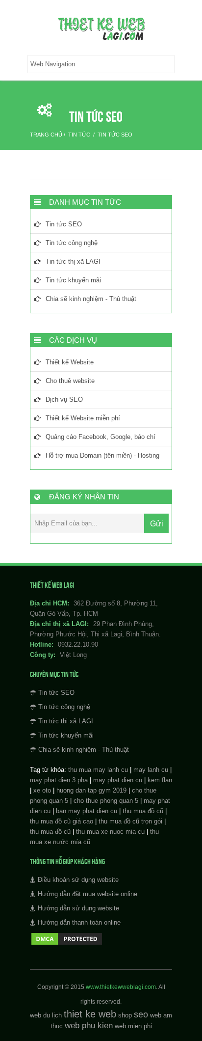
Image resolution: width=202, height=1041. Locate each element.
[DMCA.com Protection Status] (66, 944)
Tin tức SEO (115, 134)
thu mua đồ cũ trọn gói (130, 821)
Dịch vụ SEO (64, 399)
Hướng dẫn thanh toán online (79, 922)
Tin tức (79, 134)
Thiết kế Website (70, 362)
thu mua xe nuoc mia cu (110, 831)
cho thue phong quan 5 (106, 800)
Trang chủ (46, 134)
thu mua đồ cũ (143, 811)
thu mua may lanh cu (98, 769)
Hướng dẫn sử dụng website (78, 908)
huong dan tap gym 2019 (91, 790)
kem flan (160, 780)
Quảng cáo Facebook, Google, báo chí (100, 436)
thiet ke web (90, 1014)
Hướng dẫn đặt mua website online (87, 894)
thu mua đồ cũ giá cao (61, 821)
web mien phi (133, 1026)
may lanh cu (150, 769)
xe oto (42, 790)
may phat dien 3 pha (59, 780)
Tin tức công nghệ (72, 243)
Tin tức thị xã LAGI (73, 261)
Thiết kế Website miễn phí (83, 418)
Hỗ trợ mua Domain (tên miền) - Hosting (102, 455)
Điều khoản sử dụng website (78, 879)
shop (125, 1015)
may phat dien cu (117, 780)
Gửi (156, 524)
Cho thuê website (70, 380)
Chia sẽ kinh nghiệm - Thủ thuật (91, 298)
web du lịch (46, 1015)
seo (141, 1014)
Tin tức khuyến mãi (73, 280)
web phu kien (89, 1025)
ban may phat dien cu (86, 811)
